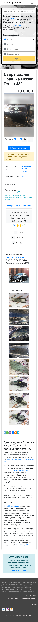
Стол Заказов (21, 243)
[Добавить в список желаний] (30, 139)
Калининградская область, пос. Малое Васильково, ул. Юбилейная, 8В (19, 216)
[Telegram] (5, 432)
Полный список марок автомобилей (22, 599)
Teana (18, 257)
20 (13, 19)
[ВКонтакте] (13, 432)
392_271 (18, 139)
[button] (6, 115)
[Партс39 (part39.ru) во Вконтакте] (3, 609)
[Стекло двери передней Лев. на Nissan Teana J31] (19, 333)
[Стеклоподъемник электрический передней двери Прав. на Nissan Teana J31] (19, 400)
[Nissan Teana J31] (19, 275)
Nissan (10, 257)
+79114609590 (21, 238)
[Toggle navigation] (32, 3)
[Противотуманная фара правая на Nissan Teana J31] (19, 300)
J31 (23, 257)
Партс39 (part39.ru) (12, 3)
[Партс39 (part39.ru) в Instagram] (8, 609)
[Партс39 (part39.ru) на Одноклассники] (12, 609)
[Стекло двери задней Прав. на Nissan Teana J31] (19, 350)
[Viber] (10, 432)
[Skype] (18, 432)
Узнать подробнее (19, 570)
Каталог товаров (30, 596)
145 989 (18, 26)
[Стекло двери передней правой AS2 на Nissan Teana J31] (19, 367)
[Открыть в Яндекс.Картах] (19, 225)
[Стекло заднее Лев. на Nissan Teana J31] (19, 317)
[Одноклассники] (15, 432)
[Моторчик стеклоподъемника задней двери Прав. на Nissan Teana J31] (19, 383)
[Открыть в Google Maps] (14, 225)
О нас (34, 604)
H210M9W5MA (27, 167)
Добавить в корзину (19, 148)
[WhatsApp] (7, 432)
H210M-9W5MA (24, 170)
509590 (21, 232)
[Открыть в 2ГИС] (23, 225)
